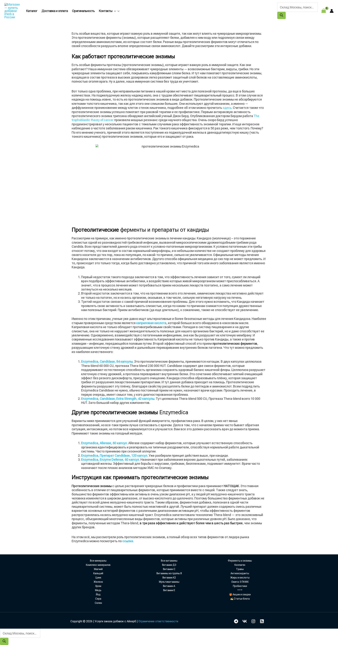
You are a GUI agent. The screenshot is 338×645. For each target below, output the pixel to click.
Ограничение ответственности (158, 621)
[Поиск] (281, 15)
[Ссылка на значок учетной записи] (332, 11)
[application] (114, 11)
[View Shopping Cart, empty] (323, 10)
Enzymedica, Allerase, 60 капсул (104, 443)
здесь (227, 107)
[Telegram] (236, 621)
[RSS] (262, 621)
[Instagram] (253, 621)
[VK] (245, 621)
